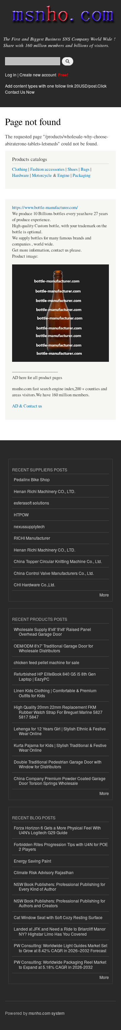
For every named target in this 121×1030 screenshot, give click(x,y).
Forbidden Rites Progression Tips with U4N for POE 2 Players (61, 846)
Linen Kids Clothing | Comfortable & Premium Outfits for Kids (55, 692)
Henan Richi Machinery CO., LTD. (44, 491)
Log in (10, 74)
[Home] (60, 16)
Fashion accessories (47, 169)
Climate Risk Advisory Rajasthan (44, 872)
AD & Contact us (27, 406)
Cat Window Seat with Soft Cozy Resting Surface (58, 917)
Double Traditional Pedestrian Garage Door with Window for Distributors (58, 764)
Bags (85, 169)
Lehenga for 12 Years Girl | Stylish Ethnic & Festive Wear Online (60, 731)
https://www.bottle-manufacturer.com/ (45, 207)
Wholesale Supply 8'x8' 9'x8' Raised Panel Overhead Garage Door (52, 631)
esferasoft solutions (31, 503)
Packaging (81, 175)
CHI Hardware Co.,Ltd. (34, 584)
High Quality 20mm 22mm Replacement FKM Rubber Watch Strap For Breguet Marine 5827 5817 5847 (58, 712)
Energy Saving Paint (32, 861)
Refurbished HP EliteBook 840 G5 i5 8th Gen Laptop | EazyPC (55, 676)
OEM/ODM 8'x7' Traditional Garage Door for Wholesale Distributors (53, 648)
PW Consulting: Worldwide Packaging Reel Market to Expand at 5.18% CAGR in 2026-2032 (60, 964)
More (104, 595)
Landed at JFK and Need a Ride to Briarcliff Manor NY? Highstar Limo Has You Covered (60, 931)
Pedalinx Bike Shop (32, 479)
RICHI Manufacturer (32, 538)
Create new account (38, 74)
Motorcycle (42, 175)
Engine (63, 175)
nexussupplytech (29, 526)
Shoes (73, 169)
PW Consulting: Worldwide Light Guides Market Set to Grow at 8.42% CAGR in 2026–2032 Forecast (60, 947)
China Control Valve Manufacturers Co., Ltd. (54, 573)
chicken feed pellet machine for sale (46, 662)
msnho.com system (47, 1013)
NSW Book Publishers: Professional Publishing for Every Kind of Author (59, 886)
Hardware (20, 175)
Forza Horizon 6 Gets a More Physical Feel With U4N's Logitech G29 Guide (57, 830)
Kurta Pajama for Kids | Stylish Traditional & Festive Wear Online (60, 747)
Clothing (19, 169)
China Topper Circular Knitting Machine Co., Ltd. (58, 561)
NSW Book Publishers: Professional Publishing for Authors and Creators (59, 903)
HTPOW (21, 514)
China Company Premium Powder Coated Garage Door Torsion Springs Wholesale (60, 780)
